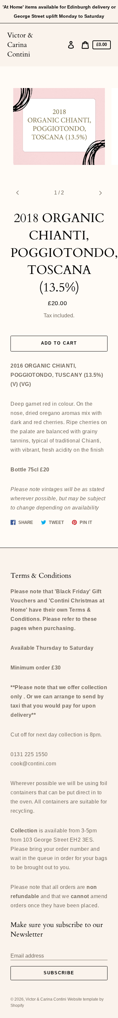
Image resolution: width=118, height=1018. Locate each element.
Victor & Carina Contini (20, 45)
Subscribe (59, 972)
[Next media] (100, 193)
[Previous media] (17, 193)
